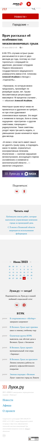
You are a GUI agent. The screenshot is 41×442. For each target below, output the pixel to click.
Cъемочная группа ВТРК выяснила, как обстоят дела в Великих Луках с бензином (23, 338)
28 (17, 278)
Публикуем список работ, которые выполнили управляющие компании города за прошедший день (21, 219)
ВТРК (20, 313)
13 (13, 272)
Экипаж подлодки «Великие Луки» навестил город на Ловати (24, 376)
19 (9, 275)
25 (31, 275)
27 (13, 278)
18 (31, 272)
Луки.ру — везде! (20, 291)
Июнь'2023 (20, 262)
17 (28, 272)
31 (17, 266)
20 (13, 275)
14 (17, 272)
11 (31, 269)
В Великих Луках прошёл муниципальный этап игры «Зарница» (22, 350)
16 (24, 272)
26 (9, 278)
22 (20, 275)
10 (28, 269)
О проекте (9, 410)
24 (28, 275)
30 (13, 266)
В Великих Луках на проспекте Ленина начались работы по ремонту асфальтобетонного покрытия (23, 364)
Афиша (7, 405)
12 (9, 272)
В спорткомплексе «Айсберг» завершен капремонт (23, 320)
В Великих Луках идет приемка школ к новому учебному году (24, 328)
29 (9, 266)
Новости (19, 16)
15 (20, 272)
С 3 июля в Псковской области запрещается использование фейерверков (21, 230)
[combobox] (20, 24)
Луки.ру (27, 429)
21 (17, 275)
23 (24, 275)
